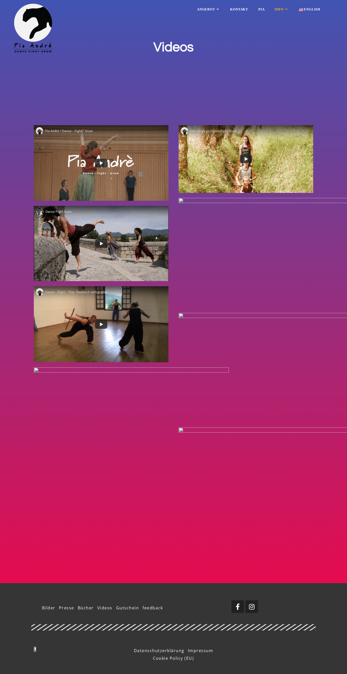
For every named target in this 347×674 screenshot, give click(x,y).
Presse (66, 608)
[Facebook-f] (237, 606)
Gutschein (127, 608)
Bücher (86, 608)
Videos (105, 608)
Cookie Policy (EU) (173, 658)
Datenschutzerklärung (159, 650)
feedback (153, 608)
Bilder (48, 608)
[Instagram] (251, 606)
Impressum (200, 650)
